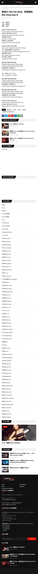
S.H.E (4, 220)
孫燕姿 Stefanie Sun (7, 269)
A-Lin (4, 208)
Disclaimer (21, 486)
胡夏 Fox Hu (5, 351)
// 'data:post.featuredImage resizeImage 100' (5, 455)
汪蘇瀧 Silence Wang (7, 329)
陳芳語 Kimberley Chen (8, 404)
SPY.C (19, 109)
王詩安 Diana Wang (7, 338)
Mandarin (9, 109)
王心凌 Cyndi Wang (7, 335)
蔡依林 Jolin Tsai (7, 367)
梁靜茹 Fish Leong (7, 323)
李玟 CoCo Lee (6, 310)
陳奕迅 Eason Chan (7, 392)
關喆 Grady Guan (6, 389)
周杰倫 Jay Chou (7, 251)
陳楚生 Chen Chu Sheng (10, 7)
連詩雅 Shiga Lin (6, 382)
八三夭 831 (5, 235)
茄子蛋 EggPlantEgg (7, 357)
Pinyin (14, 109)
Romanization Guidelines (7, 488)
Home (3, 7)
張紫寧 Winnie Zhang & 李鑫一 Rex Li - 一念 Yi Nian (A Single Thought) (22, 454)
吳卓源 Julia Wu (6, 238)
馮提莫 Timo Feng (7, 414)
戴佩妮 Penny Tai (7, 298)
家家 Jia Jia (5, 273)
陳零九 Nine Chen (7, 407)
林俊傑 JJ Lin (6, 313)
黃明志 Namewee (7, 417)
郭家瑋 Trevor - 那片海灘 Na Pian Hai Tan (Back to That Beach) (22, 555)
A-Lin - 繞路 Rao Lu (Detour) (17, 124)
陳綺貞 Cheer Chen (7, 401)
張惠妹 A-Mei (6, 282)
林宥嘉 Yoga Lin (6, 316)
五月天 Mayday (6, 226)
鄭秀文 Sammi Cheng (7, 385)
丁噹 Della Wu (6, 222)
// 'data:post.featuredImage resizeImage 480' (13, 433)
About (3, 486)
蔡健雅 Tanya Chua (7, 370)
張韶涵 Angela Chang (8, 291)
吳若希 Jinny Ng (6, 241)
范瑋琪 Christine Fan (7, 354)
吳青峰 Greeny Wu (7, 244)
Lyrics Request (22, 484)
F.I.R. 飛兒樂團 (6, 213)
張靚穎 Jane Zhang (7, 288)
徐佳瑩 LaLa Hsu (7, 295)
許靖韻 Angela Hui (7, 376)
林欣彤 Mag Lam (6, 320)
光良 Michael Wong (7, 232)
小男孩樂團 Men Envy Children (10, 279)
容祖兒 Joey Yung (7, 276)
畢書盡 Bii (5, 342)
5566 (4, 205)
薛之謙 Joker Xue (7, 373)
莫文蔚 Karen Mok (7, 360)
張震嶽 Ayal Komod (7, 285)
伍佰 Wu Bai (5, 229)
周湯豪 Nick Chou (7, 254)
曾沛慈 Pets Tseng (7, 304)
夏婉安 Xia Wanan (7, 263)
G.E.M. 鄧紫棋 (6, 216)
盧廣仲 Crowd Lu (7, 348)
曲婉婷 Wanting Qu (7, 301)
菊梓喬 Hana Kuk (7, 363)
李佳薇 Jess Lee (6, 307)
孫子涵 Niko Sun (6, 266)
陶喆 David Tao (6, 410)
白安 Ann (5, 345)
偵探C (24, 109)
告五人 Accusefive (7, 248)
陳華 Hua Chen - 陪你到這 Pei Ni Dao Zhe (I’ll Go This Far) (23, 562)
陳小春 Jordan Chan (7, 395)
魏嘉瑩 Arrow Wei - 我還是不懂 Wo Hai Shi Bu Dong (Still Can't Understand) (22, 461)
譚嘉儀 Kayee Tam (7, 379)
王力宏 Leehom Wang (8, 332)
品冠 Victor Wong (7, 260)
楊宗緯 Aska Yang (7, 326)
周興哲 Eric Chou (7, 257)
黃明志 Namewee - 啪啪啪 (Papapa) (19, 467)
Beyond (4, 210)
